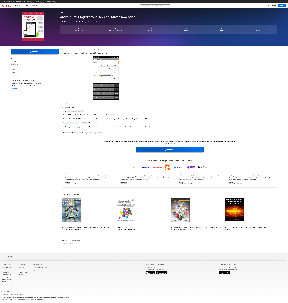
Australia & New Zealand (40, 267)
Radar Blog (35, 5)
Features (26, 5)
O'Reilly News (5, 272)
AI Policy (21, 274)
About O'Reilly (6, 265)
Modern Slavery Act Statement (37, 299)
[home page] (7, 5)
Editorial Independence (23, 299)
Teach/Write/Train (7, 267)
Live (42, 5)
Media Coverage (6, 274)
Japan (34, 270)
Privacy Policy (23, 272)
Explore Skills (17, 5)
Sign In (274, 5)
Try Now (281, 5)
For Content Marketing (49, 1)
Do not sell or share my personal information (12, 294)
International (37, 265)
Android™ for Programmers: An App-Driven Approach (89, 50)
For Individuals (37, 1)
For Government (17, 1)
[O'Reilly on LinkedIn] (8, 256)
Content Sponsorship (7, 284)
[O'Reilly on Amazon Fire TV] (224, 274)
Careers (4, 270)
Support (22, 265)
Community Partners (7, 277)
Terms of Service (5, 299)
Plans (268, 5)
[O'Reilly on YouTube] (11, 256)
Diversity (4, 281)
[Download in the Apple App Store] (150, 274)
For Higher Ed (27, 1)
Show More (14, 88)
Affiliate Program (6, 279)
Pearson (258, 30)
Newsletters (22, 270)
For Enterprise (7, 1)
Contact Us (22, 267)
